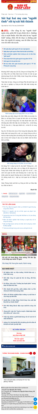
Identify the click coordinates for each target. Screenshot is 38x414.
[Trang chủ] (19, 7)
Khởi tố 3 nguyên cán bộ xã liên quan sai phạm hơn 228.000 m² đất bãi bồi (19, 212)
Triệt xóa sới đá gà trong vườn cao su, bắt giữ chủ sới (17, 228)
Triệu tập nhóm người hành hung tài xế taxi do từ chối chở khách (20, 317)
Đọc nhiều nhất (8, 269)
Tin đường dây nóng (21, 14)
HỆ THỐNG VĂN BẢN (19, 329)
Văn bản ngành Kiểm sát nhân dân (19, 339)
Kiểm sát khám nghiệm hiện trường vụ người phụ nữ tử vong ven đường (19, 220)
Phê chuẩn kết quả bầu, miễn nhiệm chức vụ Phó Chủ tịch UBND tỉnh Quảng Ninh (20, 290)
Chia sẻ (35, 399)
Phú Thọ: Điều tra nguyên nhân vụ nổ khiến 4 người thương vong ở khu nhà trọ (19, 207)
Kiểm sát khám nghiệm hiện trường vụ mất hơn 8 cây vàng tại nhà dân (20, 295)
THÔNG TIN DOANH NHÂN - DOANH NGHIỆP (16, 353)
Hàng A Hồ (5, 196)
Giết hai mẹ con (13, 193)
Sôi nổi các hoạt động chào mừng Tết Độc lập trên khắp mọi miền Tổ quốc (19, 258)
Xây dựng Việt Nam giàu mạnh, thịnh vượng (16, 263)
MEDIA (4, 234)
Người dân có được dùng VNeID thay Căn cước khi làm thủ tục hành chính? (20, 301)
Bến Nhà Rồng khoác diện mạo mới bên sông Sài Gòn (20, 306)
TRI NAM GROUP (6, 411)
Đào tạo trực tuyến (20, 413)
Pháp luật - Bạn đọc (7, 14)
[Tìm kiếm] (35, 407)
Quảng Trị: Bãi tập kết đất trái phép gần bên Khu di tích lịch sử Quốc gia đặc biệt (20, 323)
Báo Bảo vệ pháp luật (9, 346)
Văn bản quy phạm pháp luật (19, 334)
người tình (22, 193)
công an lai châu (14, 196)
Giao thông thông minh (19, 411)
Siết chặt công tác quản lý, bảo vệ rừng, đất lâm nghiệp (20, 279)
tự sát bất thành (31, 193)
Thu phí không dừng (7, 413)
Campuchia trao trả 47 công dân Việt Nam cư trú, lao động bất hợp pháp (19, 216)
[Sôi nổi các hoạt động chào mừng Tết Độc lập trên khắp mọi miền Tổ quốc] (19, 246)
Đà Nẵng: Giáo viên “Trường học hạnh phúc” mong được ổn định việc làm (20, 284)
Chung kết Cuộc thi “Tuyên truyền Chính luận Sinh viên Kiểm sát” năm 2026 (20, 312)
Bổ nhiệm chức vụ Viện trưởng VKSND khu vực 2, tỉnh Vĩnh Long (20, 273)
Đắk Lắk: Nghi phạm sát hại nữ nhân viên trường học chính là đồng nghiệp (19, 224)
